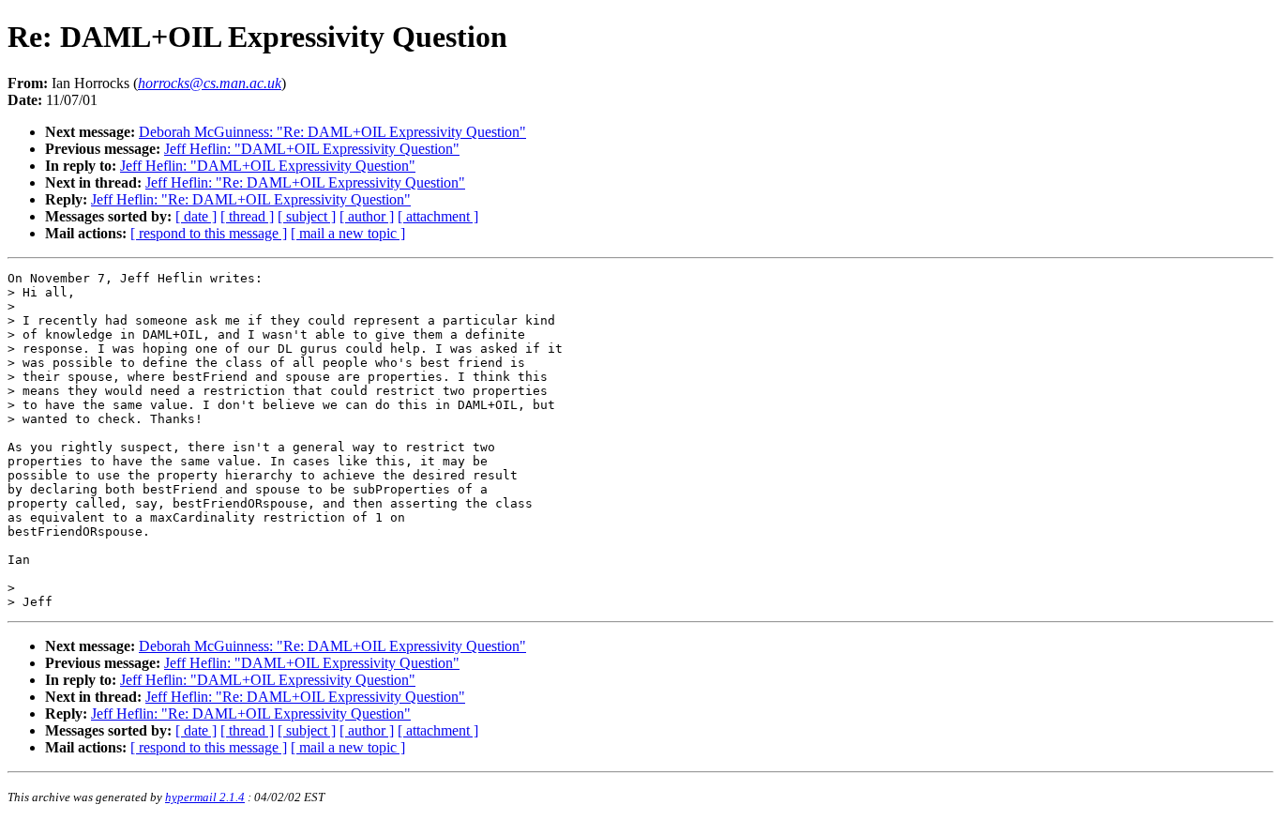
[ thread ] (247, 216)
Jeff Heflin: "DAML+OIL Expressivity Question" (312, 149)
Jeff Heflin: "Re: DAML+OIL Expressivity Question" (305, 182)
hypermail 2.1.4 (205, 797)
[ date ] (196, 216)
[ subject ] (307, 216)
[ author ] (366, 216)
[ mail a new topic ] (348, 233)
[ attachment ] (438, 216)
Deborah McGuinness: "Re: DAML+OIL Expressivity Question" (332, 132)
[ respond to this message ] (208, 233)
